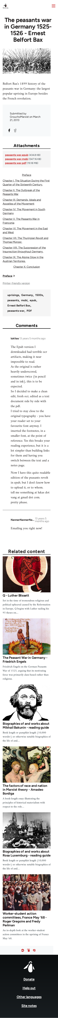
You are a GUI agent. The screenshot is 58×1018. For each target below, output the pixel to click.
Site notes (29, 1006)
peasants (13, 300)
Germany (27, 295)
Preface (26, 175)
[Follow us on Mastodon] (34, 950)
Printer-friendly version (16, 283)
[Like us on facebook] (22, 950)
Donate (29, 979)
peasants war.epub (16, 155)
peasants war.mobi (16, 159)
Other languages (29, 997)
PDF (29, 310)
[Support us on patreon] (28, 950)
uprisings (13, 295)
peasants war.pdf (15, 163)
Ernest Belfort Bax (18, 305)
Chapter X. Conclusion (26, 266)
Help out (29, 988)
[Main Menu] (53, 6)
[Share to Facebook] (9, 130)
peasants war (15, 310)
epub (33, 300)
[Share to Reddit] (15, 130)
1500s (39, 295)
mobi (24, 300)
